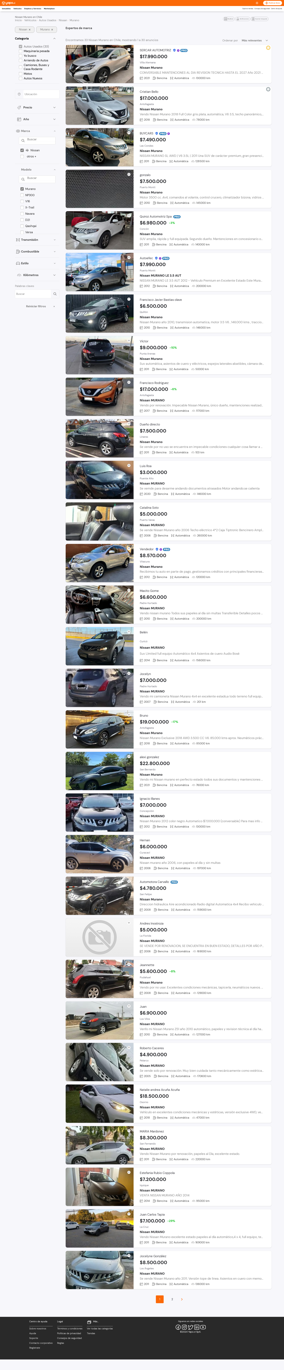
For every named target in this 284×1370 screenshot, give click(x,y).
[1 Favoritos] (128, 91)
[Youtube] (203, 1327)
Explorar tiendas (248, 9)
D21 (27, 220)
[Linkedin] (197, 1327)
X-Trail (29, 207)
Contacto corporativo (41, 1343)
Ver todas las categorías (100, 1328)
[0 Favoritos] (128, 49)
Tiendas (91, 1333)
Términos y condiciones (69, 1328)
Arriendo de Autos (36, 60)
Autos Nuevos (33, 78)
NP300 (30, 195)
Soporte (33, 1338)
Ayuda (32, 1333)
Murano (30, 189)
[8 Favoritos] (128, 631)
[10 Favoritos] (128, 798)
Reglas (60, 1343)
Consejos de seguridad (262, 9)
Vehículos (17, 9)
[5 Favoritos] (128, 964)
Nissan (35, 150)
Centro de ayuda (276, 9)
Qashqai (30, 226)
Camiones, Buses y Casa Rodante (36, 67)
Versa (29, 232)
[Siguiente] (182, 1299)
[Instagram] (184, 1327)
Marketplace (49, 9)
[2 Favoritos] (128, 756)
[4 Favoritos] (128, 174)
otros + (31, 156)
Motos (28, 74)
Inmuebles (6, 9)
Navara (30, 214)
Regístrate (34, 1347)
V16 (27, 201)
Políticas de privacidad (69, 1333)
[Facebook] (178, 1327)
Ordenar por (230, 40)
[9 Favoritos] (128, 1047)
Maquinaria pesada (36, 51)
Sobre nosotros (37, 1328)
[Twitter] (190, 1327)
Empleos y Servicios (32, 9)
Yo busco (30, 56)
